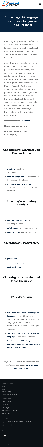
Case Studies (6, 402)
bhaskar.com (13, 232)
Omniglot (11, 169)
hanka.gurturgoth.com (17, 220)
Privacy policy (6, 392)
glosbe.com (12, 258)
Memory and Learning (9, 411)
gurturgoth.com (14, 267)
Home (4, 387)
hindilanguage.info (15, 176)
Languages (5, 408)
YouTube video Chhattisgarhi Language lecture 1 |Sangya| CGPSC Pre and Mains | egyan (23, 344)
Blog (3, 389)
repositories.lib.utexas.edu (19, 184)
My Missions (6, 414)
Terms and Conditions (9, 394)
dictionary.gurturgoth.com (19, 263)
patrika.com (12, 228)
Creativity (5, 405)
